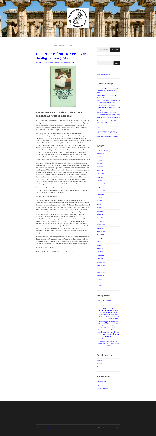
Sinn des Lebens (113, 339)
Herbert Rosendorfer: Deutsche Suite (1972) (108, 117)
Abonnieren (115, 49)
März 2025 (100, 211)
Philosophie (115, 330)
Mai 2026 (99, 163)
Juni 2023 (99, 282)
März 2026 (100, 170)
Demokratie (107, 314)
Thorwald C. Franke (52, 62)
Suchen (99, 60)
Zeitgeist (117, 343)
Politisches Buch (108, 332)
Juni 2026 (99, 160)
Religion (109, 334)
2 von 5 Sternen (113, 304)
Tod (116, 341)
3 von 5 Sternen (108, 306)
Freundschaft (113, 316)
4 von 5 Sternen (108, 308)
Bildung (115, 312)
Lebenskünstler (102, 325)
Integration (101, 321)
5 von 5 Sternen (106, 310)
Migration (109, 327)
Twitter (99, 367)
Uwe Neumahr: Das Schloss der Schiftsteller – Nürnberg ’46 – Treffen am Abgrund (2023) (108, 90)
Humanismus (113, 319)
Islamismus (115, 321)
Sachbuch (109, 336)
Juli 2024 (99, 238)
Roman (116, 334)
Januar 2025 (100, 218)
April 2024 (100, 248)
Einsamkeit (103, 316)
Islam (111, 321)
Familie (107, 316)
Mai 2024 (99, 245)
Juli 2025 (99, 197)
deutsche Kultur (115, 314)
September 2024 (101, 231)
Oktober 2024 (100, 228)
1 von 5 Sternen (104, 304)
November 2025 (101, 184)
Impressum (100, 385)
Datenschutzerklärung (102, 388)
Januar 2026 (100, 177)
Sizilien (107, 341)
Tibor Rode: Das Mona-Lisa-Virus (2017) (107, 136)
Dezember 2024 (101, 221)
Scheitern (102, 339)
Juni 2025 (99, 201)
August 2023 (100, 275)
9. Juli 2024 (39, 62)
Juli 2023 (99, 279)
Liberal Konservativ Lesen (48, 427)
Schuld (107, 339)
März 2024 (100, 252)
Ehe (99, 316)
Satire (116, 337)
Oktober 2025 (100, 187)
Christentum (101, 314)
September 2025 (101, 190)
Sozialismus (112, 341)
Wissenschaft (112, 343)
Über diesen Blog (101, 381)
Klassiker (109, 323)
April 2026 (100, 167)
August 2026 (100, 153)
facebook (99, 360)
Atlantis (102, 312)
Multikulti (114, 327)
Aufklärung (108, 312)
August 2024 (100, 235)
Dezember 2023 (101, 262)
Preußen (117, 332)
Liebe (115, 325)
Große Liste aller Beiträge (103, 74)
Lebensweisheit (109, 325)
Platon (99, 332)
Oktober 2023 (100, 268)
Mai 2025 (99, 204)
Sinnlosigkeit (102, 341)
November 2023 (101, 265)
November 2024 (101, 224)
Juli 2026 (99, 156)
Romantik (102, 337)
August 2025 (100, 194)
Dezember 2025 (101, 180)
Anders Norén (109, 427)
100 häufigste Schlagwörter (104, 300)
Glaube (118, 316)
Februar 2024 (100, 255)
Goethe (99, 319)
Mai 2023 (99, 285)
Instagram (99, 363)
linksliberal (103, 328)
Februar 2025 (100, 214)
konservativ (116, 323)
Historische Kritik (104, 319)
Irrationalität (105, 321)
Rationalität (102, 334)
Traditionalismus (101, 343)
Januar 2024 (100, 258)
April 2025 (100, 207)
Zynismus (108, 345)
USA (108, 343)
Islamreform (101, 323)
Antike (116, 310)
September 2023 (101, 272)
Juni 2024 (99, 241)
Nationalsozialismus (104, 330)
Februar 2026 (100, 173)
